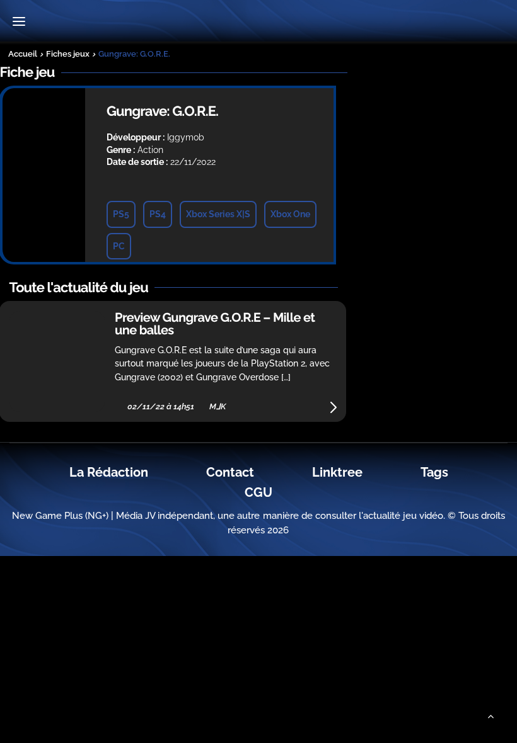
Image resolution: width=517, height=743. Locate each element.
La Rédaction (108, 472)
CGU (258, 492)
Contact (230, 472)
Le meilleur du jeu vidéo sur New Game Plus (258, 22)
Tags (434, 472)
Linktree (337, 472)
